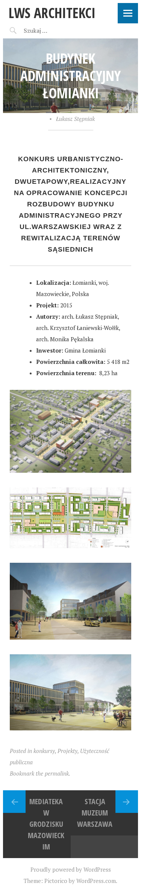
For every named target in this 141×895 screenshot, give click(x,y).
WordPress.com (96, 880)
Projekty (67, 750)
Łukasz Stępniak (75, 118)
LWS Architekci (52, 12)
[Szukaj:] (55, 30)
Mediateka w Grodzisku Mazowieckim (46, 824)
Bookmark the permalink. (40, 773)
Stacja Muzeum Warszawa (94, 812)
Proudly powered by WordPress (70, 869)
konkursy (44, 750)
